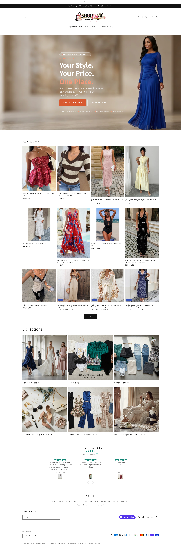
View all (91, 316)
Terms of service (72, 543)
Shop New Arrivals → (72, 102)
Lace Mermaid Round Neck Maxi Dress (34, 244)
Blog (127, 501)
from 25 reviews (89, 454)
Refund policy (52, 543)
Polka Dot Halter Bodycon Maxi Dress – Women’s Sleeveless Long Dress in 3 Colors (140, 261)
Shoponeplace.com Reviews (85, 505)
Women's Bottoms (121, 383)
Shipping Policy (70, 501)
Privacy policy (61, 543)
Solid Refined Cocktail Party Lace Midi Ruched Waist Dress (107, 200)
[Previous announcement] (23, 6)
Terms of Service (105, 501)
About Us (60, 501)
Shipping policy (82, 543)
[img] (90, 451)
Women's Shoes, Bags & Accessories (37, 434)
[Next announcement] (158, 6)
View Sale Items (98, 102)
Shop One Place (31, 543)
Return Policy (82, 501)
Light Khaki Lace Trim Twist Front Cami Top (35, 305)
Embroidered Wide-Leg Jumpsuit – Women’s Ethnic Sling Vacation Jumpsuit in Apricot (72, 306)
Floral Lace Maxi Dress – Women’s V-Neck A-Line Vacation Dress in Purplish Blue (140, 306)
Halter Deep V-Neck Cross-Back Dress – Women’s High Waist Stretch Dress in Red (73, 261)
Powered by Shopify (40, 543)
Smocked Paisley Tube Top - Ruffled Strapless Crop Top (38, 194)
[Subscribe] (57, 517)
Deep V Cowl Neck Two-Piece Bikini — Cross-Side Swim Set (106, 244)
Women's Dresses (29, 383)
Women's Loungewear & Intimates (128, 434)
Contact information (94, 543)
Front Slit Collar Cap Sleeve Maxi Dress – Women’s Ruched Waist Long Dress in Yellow (140, 200)
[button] (24, 16)
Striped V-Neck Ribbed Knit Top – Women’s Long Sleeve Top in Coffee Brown (71, 194)
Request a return (118, 501)
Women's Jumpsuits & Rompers (81, 434)
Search (53, 501)
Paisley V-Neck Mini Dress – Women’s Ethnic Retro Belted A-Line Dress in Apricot (106, 306)
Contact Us (101, 505)
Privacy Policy (93, 501)
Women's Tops (74, 383)
